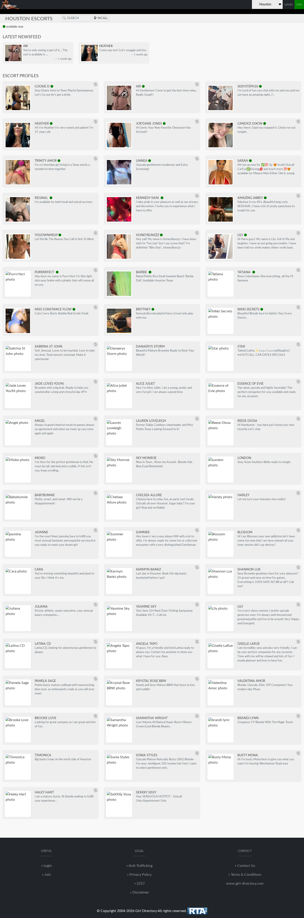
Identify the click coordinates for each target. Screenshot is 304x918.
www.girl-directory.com (244, 883)
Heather (106, 46)
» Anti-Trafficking (139, 865)
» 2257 (139, 883)
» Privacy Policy (139, 874)
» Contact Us (245, 865)
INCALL (102, 18)
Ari (25, 46)
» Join (46, 874)
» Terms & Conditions (244, 874)
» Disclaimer (139, 892)
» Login (46, 865)
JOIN (299, 4)
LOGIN (288, 4)
